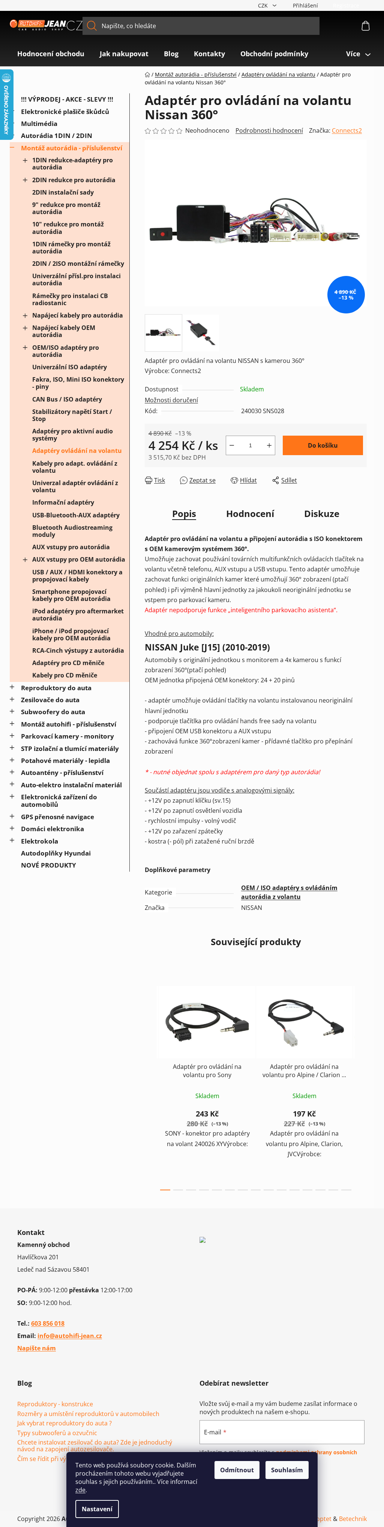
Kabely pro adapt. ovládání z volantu (74, 467)
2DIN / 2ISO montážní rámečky (78, 263)
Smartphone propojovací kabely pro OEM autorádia (71, 595)
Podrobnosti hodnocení (269, 130)
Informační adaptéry (63, 502)
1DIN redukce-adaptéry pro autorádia (72, 163)
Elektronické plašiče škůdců (65, 111)
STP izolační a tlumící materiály (70, 748)
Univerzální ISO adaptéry (69, 367)
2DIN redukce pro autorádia (74, 180)
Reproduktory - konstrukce (55, 1404)
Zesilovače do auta (50, 699)
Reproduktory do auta (56, 687)
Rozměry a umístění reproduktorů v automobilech (88, 1414)
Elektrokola (39, 841)
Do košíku (323, 445)
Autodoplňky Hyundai (56, 853)
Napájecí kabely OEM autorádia (63, 331)
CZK (263, 5)
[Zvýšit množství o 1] (269, 445)
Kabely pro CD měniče (64, 675)
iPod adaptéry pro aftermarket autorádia (78, 614)
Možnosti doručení (171, 400)
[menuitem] (51, 53)
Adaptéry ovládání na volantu (77, 451)
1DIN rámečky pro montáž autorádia (71, 247)
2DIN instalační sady (63, 192)
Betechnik (353, 1519)
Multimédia (39, 123)
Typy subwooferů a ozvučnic (57, 1433)
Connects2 (347, 130)
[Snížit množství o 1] (231, 445)
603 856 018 (47, 1323)
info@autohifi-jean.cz (70, 1336)
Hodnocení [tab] (250, 513)
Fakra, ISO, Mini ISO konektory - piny (78, 383)
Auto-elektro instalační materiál (71, 785)
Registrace (346, 5)
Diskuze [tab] (321, 513)
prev (151, 1086)
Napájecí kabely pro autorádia (77, 315)
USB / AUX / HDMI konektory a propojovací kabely (77, 575)
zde (80, 1490)
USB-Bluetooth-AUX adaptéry (76, 515)
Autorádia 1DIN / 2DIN (56, 135)
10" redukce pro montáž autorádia (68, 227)
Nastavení (97, 1509)
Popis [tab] (184, 513)
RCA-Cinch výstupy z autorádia (78, 650)
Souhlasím (287, 1470)
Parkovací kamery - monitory (67, 736)
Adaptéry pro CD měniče (68, 663)
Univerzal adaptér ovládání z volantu (75, 486)
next (361, 1086)
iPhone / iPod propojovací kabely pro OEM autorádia (71, 634)
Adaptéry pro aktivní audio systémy (72, 434)
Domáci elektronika (52, 828)
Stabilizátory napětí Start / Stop (72, 415)
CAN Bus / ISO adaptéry (67, 399)
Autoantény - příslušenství (62, 772)
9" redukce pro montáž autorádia (66, 208)
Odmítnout (237, 1470)
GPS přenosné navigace (57, 816)
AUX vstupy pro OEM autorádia (78, 559)
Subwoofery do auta (53, 711)
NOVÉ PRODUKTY (48, 865)
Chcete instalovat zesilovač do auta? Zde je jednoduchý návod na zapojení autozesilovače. (94, 1445)
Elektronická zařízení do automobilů (59, 801)
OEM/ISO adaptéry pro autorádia (65, 351)
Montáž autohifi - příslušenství (68, 724)
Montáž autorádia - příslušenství (71, 148)
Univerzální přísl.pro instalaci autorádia (76, 279)
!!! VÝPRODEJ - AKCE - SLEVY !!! (67, 99)
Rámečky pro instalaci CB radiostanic (70, 299)
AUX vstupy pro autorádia (71, 547)
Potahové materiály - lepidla (65, 760)
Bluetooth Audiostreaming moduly (72, 531)
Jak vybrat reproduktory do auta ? (64, 1423)
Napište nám (36, 1348)
